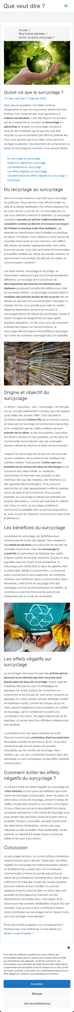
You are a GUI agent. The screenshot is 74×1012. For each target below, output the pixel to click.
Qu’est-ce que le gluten (18, 933)
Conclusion (13, 180)
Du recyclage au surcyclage (23, 158)
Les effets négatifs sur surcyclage (27, 171)
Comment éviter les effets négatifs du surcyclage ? (37, 175)
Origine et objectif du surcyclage (26, 162)
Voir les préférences (37, 1003)
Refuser (37, 993)
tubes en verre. (18, 505)
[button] (68, 947)
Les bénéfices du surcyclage (24, 167)
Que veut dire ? (24, 5)
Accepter (37, 984)
